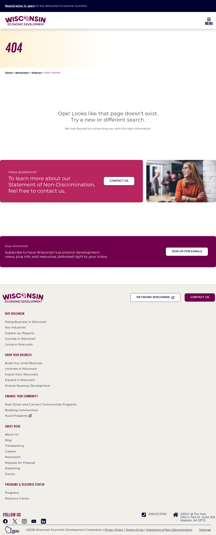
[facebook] (5, 521)
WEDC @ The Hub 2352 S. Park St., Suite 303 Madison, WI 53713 (197, 517)
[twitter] (14, 521)
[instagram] (24, 521)
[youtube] (33, 521)
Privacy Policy (114, 529)
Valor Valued (52, 73)
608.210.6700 (158, 514)
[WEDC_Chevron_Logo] (25, 16)
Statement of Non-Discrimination (169, 529)
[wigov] (12, 527)
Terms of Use (135, 529)
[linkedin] (43, 521)
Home (9, 73)
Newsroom (22, 73)
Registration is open (20, 6)
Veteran (37, 73)
